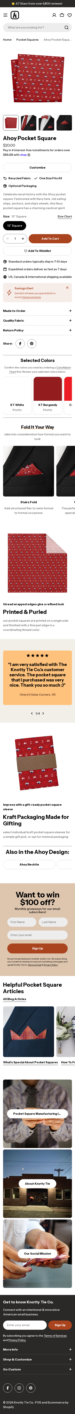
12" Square (14, 225)
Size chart (65, 216)
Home (7, 39)
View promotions (31, 297)
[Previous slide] (32, 713)
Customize (37, 167)
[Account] (54, 15)
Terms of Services (55, 1335)
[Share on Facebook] (20, 343)
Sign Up (37, 948)
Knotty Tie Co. (24, 1402)
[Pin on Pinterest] (31, 343)
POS (38, 1402)
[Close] (67, 287)
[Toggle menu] (5, 15)
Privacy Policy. (17, 1340)
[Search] (66, 27)
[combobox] (37, 27)
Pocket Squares (27, 39)
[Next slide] (43, 713)
